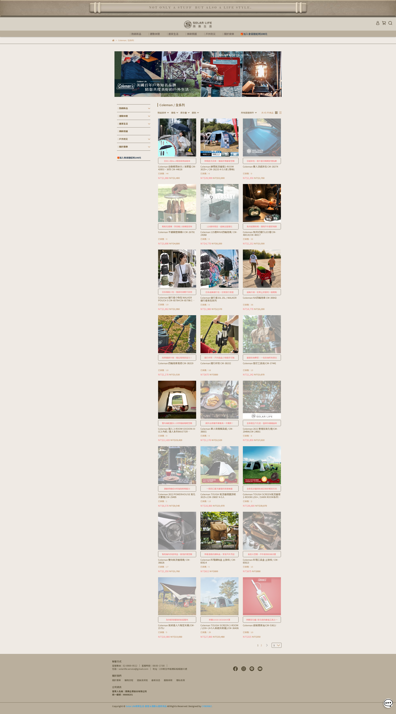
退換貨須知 (142, 680)
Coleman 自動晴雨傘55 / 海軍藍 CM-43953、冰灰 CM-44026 (177, 168)
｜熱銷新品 (135, 34)
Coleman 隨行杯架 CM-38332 (215, 363)
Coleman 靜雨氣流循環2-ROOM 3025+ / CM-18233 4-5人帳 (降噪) (217, 168)
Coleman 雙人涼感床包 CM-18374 (260, 166)
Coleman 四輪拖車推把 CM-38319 (175, 363)
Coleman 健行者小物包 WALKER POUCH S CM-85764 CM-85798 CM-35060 (176, 299)
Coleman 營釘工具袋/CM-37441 (259, 363)
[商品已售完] (266, 137)
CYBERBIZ (207, 706)
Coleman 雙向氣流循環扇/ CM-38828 (174, 561)
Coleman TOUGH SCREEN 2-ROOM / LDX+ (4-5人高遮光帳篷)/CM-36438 (219, 626)
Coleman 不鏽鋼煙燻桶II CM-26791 (176, 232)
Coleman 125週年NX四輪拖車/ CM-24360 (218, 233)
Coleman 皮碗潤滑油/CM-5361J (259, 625)
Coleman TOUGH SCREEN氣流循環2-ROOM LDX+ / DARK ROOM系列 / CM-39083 (261, 495)
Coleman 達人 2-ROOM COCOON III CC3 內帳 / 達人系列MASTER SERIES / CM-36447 (176, 430)
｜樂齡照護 (191, 34)
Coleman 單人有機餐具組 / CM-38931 (216, 430)
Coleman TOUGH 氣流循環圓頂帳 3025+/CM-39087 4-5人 (218, 495)
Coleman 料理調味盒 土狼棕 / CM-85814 (218, 561)
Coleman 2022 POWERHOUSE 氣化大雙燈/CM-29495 (176, 495)
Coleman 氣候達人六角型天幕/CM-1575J (176, 626)
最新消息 (155, 680)
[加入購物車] (181, 137)
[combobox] (163, 112)
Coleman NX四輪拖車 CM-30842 (260, 297)
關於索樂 (116, 680)
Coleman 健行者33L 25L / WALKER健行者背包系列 (218, 299)
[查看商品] (172, 137)
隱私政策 (180, 680)
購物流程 (129, 680)
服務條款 (168, 680)
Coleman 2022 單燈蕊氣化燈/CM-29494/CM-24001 (260, 430)
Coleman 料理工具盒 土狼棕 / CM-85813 (260, 561)
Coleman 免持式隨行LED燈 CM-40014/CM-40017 (259, 233)
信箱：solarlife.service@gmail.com (130, 668)
